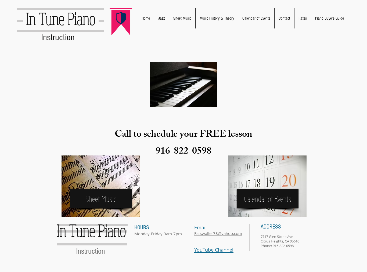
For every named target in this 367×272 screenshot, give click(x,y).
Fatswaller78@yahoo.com (218, 233)
